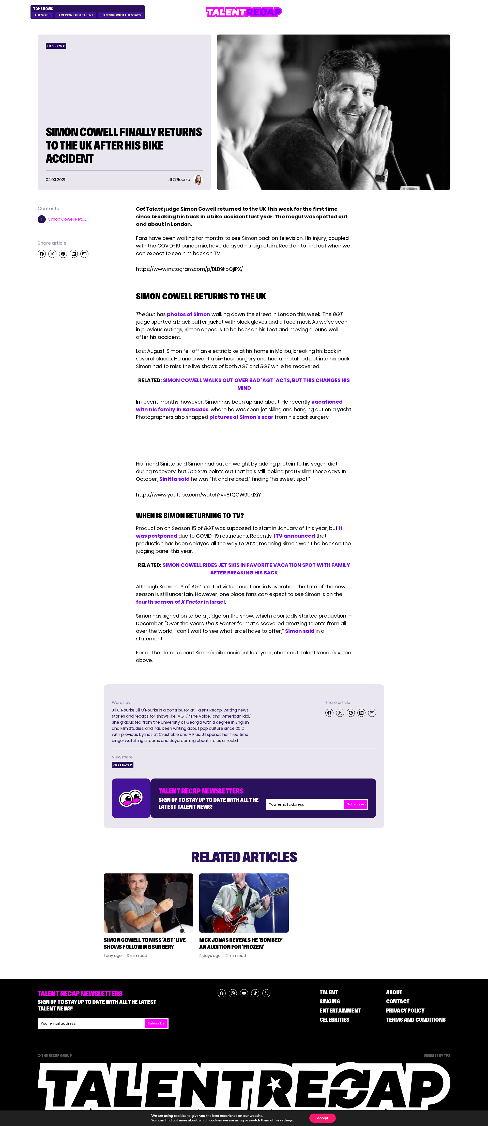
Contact (398, 1001)
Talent (328, 992)
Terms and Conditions (416, 1019)
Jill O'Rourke (123, 710)
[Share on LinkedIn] (74, 254)
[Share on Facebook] (42, 254)
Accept (322, 1118)
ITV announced (294, 535)
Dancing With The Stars (121, 15)
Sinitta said (174, 479)
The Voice (42, 15)
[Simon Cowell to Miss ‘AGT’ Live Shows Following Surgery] (148, 903)
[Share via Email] (84, 254)
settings (286, 1120)
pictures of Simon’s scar (241, 417)
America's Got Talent (75, 15)
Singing (329, 1001)
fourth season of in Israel (180, 601)
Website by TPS (437, 1055)
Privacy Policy (405, 1010)
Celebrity (56, 46)
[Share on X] (52, 254)
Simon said (299, 631)
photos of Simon (188, 314)
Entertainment (340, 1010)
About (394, 992)
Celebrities (334, 1019)
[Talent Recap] (244, 12)
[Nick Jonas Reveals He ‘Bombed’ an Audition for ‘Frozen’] (244, 903)
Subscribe (355, 804)
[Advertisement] (244, 440)
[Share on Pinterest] (63, 254)
